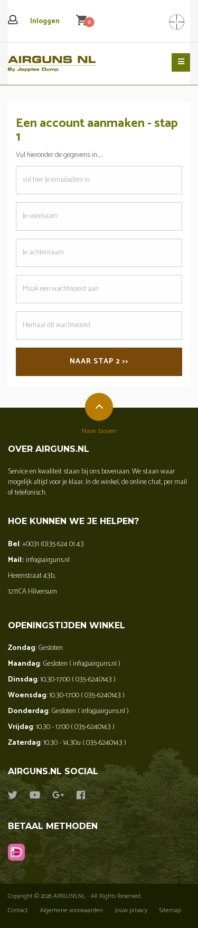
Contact (18, 910)
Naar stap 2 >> (99, 362)
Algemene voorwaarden (71, 910)
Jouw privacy (131, 910)
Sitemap (170, 910)
